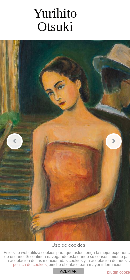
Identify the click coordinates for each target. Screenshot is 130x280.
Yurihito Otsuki (55, 20)
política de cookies (30, 264)
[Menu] (111, 20)
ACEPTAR (68, 271)
